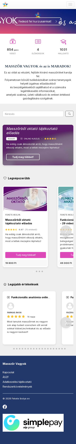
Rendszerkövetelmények (17, 386)
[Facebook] (5, 407)
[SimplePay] (33, 422)
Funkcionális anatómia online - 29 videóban (40, 297)
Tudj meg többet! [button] (26, 254)
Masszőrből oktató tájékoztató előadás (18, 221)
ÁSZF (6, 377)
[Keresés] (69, 114)
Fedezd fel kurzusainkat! (37, 21)
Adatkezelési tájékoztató (17, 381)
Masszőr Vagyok (14, 363)
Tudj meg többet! (23, 156)
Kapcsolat (8, 372)
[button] (25, 263)
